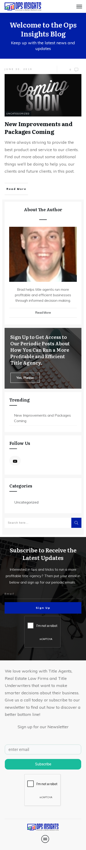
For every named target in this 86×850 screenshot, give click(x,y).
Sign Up (43, 607)
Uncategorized (18, 113)
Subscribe (43, 764)
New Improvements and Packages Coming (42, 418)
